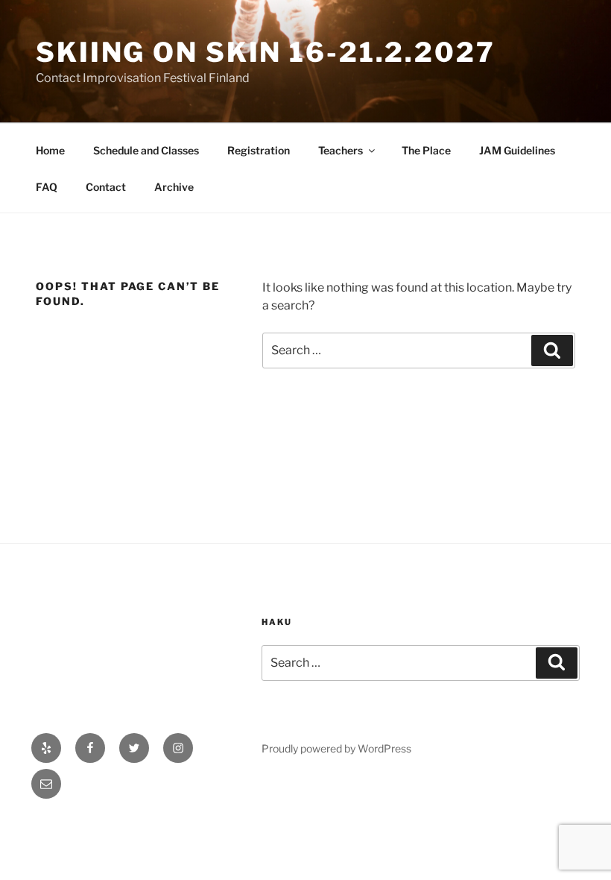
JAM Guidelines (517, 150)
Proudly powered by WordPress (336, 748)
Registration (258, 150)
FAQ (46, 186)
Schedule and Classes (146, 150)
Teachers (340, 150)
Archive (174, 186)
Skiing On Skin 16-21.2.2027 (266, 52)
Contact (106, 186)
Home (50, 150)
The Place (426, 150)
